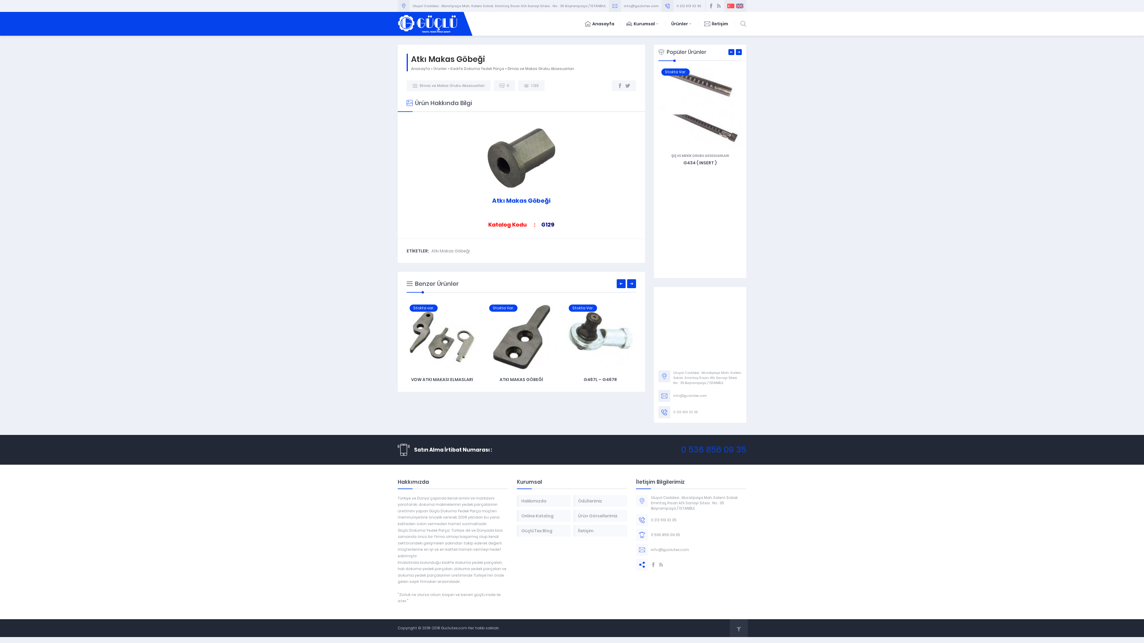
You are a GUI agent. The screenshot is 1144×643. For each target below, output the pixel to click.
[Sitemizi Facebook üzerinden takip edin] (711, 6)
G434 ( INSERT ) (700, 163)
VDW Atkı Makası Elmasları (442, 380)
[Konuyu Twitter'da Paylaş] (627, 85)
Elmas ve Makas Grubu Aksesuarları (541, 68)
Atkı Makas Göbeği (450, 251)
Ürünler (679, 24)
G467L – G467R (601, 380)
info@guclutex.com (641, 6)
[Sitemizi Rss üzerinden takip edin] (718, 6)
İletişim (720, 24)
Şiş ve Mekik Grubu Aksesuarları (700, 155)
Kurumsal (644, 24)
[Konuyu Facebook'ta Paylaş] (620, 85)
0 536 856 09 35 (713, 449)
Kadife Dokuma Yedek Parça (477, 68)
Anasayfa (603, 24)
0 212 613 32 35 (689, 6)
